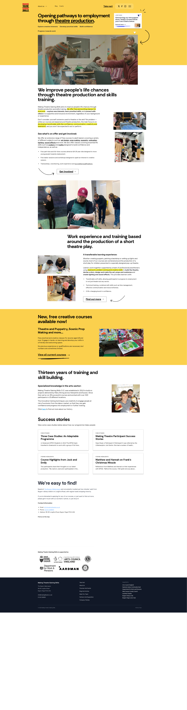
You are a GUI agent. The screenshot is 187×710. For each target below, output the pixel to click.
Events (62, 6)
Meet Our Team (83, 594)
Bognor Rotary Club (127, 596)
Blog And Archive (84, 591)
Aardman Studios (127, 593)
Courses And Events (85, 588)
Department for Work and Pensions (132, 589)
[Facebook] (122, 6)
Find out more (119, 24)
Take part (108, 6)
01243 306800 (49, 510)
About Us (82, 585)
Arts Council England (128, 585)
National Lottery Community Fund (131, 587)
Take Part (82, 582)
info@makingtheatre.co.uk (52, 507)
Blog (56, 6)
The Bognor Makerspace (52, 489)
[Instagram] (125, 6)
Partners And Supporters (86, 597)
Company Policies (84, 600)
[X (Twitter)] (119, 6)
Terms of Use (138, 607)
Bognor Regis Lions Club (129, 598)
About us (41, 6)
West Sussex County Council (130, 591)
